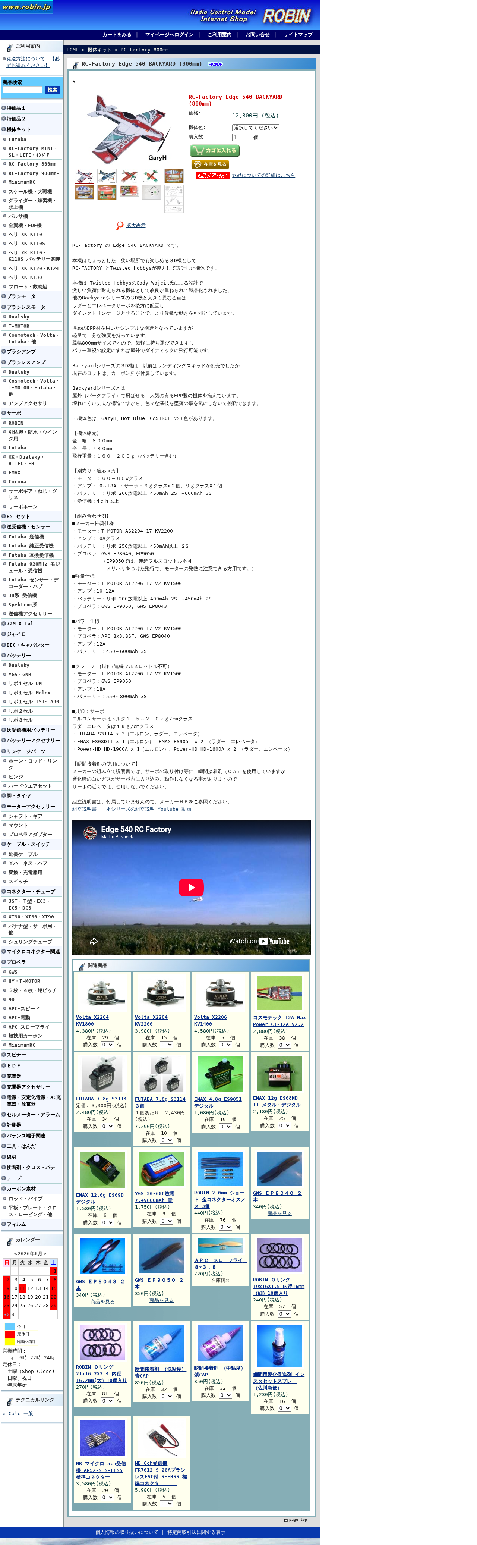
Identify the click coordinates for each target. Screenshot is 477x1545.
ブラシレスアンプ (26, 362)
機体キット (19, 129)
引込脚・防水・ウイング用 (33, 435)
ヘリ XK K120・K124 (34, 268)
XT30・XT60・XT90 (31, 917)
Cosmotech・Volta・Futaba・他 (34, 338)
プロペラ (16, 962)
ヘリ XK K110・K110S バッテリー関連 (34, 256)
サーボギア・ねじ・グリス (33, 494)
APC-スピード (24, 1008)
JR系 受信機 (23, 595)
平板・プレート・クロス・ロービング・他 (33, 1211)
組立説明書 (84, 809)
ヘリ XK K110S (27, 243)
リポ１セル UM (25, 683)
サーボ (14, 413)
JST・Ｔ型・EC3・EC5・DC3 (30, 904)
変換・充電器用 (25, 872)
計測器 (14, 1125)
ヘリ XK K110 (25, 234)
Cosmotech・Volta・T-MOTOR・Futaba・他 (34, 387)
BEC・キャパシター (28, 645)
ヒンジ (16, 776)
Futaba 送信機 (26, 537)
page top (298, 1519)
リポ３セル (21, 720)
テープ (14, 1178)
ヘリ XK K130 (25, 277)
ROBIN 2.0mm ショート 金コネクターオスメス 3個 (220, 1199)
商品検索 (12, 82)
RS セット (18, 516)
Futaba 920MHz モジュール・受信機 (34, 567)
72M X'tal (20, 624)
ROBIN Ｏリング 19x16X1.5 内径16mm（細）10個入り (278, 1286)
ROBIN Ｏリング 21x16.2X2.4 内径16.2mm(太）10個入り (101, 1373)
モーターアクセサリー (31, 806)
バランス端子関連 (26, 1136)
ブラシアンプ (21, 351)
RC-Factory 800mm (32, 164)
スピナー (16, 1055)
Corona (17, 481)
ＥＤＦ (14, 1065)
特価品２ (16, 119)
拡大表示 (136, 225)
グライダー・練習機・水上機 (33, 204)
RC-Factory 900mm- (34, 173)
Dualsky (19, 317)
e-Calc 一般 (18, 1413)
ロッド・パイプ (25, 1199)
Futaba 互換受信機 (31, 555)
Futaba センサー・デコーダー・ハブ (34, 583)
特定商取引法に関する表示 (196, 1532)
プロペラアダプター (30, 834)
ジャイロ (16, 634)
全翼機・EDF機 (25, 225)
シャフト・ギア (25, 816)
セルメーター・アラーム (33, 1114)
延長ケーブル (23, 854)
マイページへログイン (169, 34)
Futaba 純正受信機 (31, 546)
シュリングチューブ (30, 942)
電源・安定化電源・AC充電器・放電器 (34, 1100)
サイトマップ (298, 34)
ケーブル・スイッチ (28, 844)
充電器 (14, 1076)
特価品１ (16, 108)
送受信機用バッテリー (31, 730)
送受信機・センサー (28, 527)
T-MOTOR (19, 326)
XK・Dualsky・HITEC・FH (27, 460)
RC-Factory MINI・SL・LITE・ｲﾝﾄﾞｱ (33, 151)
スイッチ (18, 881)
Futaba (17, 139)
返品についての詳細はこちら (263, 175)
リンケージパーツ (26, 751)
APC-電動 (19, 1017)
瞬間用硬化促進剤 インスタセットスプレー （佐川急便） (278, 1381)
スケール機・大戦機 (30, 191)
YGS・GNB (20, 674)
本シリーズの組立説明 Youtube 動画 (148, 809)
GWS (13, 972)
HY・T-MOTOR (24, 981)
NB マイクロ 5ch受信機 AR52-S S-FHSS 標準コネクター (101, 1470)
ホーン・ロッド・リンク (33, 764)
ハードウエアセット (30, 786)
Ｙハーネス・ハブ (28, 863)
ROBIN (16, 423)
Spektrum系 (23, 604)
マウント (18, 825)
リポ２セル (21, 711)
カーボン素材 (21, 1188)
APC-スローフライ (29, 1027)
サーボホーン (23, 506)
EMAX (14, 472)
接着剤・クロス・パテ (31, 1167)
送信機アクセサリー (30, 613)
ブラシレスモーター (28, 307)
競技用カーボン (25, 1036)
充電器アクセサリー (28, 1087)
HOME (73, 50)
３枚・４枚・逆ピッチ (33, 990)
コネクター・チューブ (31, 891)
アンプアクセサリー (30, 403)
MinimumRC (22, 182)
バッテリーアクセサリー (33, 740)
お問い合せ (258, 34)
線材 (11, 1157)
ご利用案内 (220, 34)
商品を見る (280, 1213)
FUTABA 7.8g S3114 (101, 1099)
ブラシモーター (24, 296)
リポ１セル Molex (30, 692)
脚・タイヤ (19, 795)
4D (12, 999)
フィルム (16, 1224)
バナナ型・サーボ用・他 (33, 929)
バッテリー (19, 655)
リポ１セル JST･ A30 (34, 701)
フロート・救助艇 (28, 286)
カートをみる (117, 34)
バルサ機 (18, 216)
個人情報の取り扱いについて (126, 1532)
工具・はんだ (21, 1146)
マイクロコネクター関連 (33, 951)
